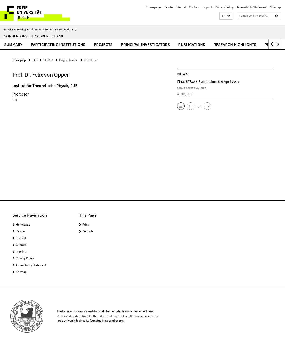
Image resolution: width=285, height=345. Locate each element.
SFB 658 (48, 60)
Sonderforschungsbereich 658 (33, 36)
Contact (194, 7)
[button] (226, 16)
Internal (181, 7)
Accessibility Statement (252, 7)
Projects (103, 44)
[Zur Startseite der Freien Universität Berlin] (35, 12)
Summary (13, 44)
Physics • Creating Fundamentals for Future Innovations (40, 29)
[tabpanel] (87, 97)
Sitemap (275, 7)
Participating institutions (58, 44)
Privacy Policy (224, 7)
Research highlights (234, 44)
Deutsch (87, 231)
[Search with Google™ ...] (277, 15)
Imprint (207, 7)
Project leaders (68, 60)
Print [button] (85, 224)
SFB (35, 60)
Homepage (153, 7)
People (168, 7)
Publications (191, 44)
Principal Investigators (145, 44)
